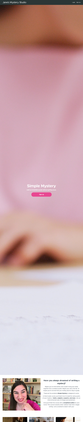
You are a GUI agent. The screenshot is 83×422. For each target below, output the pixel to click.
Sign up (41, 194)
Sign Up (78, 2)
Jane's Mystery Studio (14, 2)
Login (73, 2)
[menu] (75, 2)
